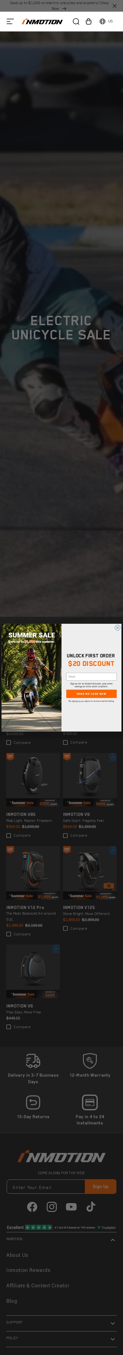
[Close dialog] (117, 627)
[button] (10, 21)
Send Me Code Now (91, 693)
